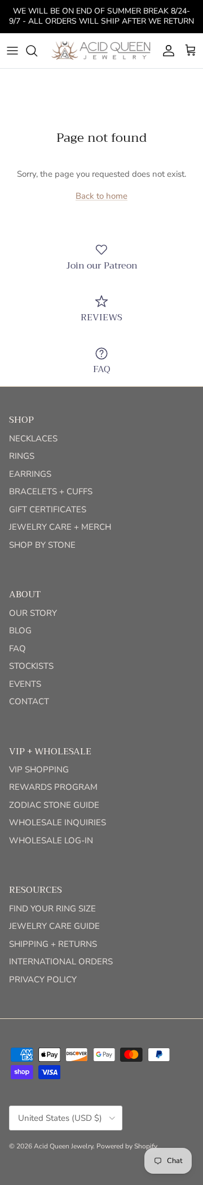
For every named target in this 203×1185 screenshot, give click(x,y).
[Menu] (12, 50)
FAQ (17, 648)
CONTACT (29, 701)
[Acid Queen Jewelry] (101, 50)
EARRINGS (30, 474)
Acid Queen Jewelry (63, 1146)
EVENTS (25, 684)
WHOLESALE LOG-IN (51, 840)
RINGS (21, 456)
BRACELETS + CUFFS (50, 491)
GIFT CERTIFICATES (47, 509)
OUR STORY (33, 613)
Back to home (101, 196)
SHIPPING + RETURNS (53, 944)
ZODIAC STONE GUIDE (54, 805)
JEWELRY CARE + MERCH (60, 527)
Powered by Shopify (126, 1146)
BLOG (20, 630)
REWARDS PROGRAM (53, 787)
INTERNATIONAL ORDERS (61, 961)
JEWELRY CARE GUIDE (54, 926)
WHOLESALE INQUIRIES (57, 822)
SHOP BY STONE (42, 545)
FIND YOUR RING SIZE (52, 908)
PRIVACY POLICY (43, 979)
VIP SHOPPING (39, 769)
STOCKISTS (31, 666)
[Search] (37, 50)
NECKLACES (33, 438)
